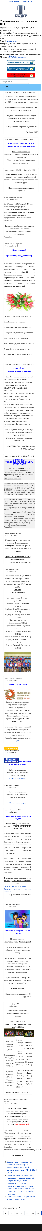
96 (33, 1213)
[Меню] (7, 87)
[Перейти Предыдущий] (11, 1213)
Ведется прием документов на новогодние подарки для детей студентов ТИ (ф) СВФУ (20, 1178)
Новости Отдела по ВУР (12, 92)
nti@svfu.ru (12, 41)
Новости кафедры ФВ (11, 569)
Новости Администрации (13, 197)
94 (22, 1213)
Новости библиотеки (11, 139)
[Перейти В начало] (6, 1213)
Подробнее (21, 191)
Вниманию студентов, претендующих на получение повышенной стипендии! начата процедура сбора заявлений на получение (21, 1188)
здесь (18, 741)
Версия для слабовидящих (21, 1)
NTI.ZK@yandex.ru (17, 57)
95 (27, 1213)
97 (38, 1213)
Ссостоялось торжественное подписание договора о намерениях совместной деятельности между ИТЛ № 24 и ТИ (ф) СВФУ (22, 1167)
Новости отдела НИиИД (12, 170)
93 (17, 1213)
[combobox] (14, 81)
